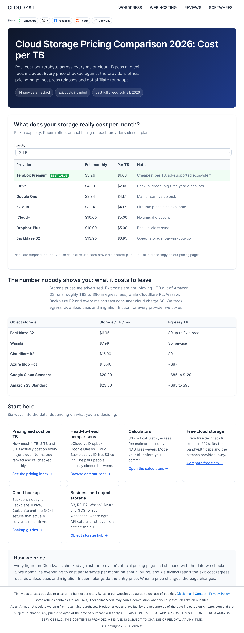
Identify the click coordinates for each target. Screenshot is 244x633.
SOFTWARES (221, 7)
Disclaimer (184, 593)
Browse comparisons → (91, 474)
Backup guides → (27, 530)
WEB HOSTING (163, 7)
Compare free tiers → (205, 463)
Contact (200, 593)
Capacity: (20, 145)
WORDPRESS (130, 7)
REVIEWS (192, 7)
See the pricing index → (32, 474)
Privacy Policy (219, 593)
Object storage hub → (89, 535)
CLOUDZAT (21, 7)
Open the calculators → (148, 468)
